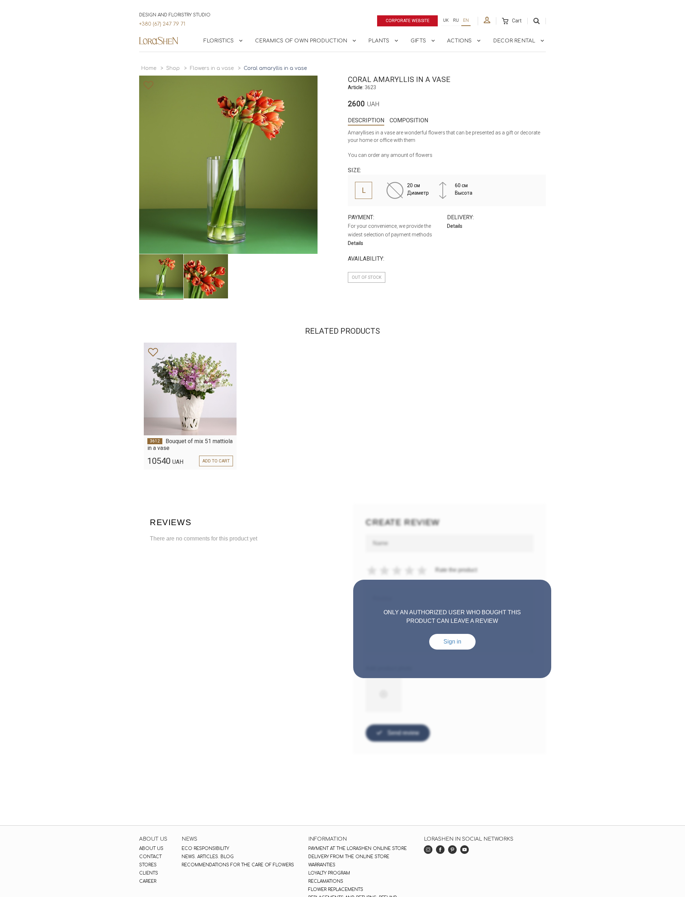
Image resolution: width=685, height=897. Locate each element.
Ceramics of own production (301, 40)
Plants (378, 40)
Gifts (418, 40)
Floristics (218, 40)
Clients (148, 873)
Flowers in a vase (212, 68)
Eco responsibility (205, 848)
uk (446, 20)
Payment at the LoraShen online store (357, 848)
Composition (409, 120)
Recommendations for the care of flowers (238, 864)
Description (366, 120)
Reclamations (325, 881)
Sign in (452, 642)
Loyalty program (329, 873)
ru (456, 20)
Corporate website (408, 20)
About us (151, 848)
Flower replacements (335, 889)
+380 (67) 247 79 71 (162, 24)
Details (355, 243)
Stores (148, 864)
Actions (459, 40)
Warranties (321, 864)
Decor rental (514, 40)
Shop (173, 68)
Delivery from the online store (348, 856)
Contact (150, 856)
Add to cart (216, 460)
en (466, 20)
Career (147, 881)
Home (148, 68)
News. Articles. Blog (208, 856)
